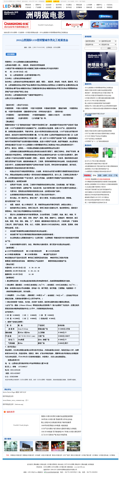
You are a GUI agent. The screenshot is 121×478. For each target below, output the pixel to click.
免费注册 (56, 1)
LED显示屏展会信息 (32, 32)
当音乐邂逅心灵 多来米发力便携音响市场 (98, 192)
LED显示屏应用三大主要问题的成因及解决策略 (100, 98)
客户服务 (82, 1)
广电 (115, 175)
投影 (99, 175)
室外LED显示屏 (75, 455)
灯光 (110, 175)
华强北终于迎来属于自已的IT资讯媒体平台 (98, 189)
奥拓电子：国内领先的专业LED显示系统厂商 (99, 93)
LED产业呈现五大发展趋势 (93, 139)
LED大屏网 (13, 32)
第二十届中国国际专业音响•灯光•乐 (96, 202)
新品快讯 (59, 7)
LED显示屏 (62, 467)
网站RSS (78, 464)
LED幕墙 (95, 455)
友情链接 (91, 464)
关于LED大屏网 (69, 464)
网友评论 (7, 389)
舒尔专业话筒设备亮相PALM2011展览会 (97, 200)
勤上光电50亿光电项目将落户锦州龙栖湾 (56, 422)
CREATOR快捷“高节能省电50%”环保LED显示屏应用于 (61, 432)
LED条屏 (37, 455)
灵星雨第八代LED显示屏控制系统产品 (97, 169)
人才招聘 (89, 5)
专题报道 (109, 7)
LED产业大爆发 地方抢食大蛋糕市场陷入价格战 (58, 429)
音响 (25, 353)
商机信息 (79, 5)
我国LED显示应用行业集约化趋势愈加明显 (57, 416)
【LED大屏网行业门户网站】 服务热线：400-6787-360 (20, 1)
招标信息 (89, 7)
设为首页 (63, 1)
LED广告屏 (66, 455)
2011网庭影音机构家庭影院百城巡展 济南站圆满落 (100, 181)
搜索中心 (99, 5)
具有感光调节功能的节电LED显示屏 (96, 163)
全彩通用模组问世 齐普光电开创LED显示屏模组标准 (101, 166)
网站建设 (36, 464)
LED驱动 (112, 455)
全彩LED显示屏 (46, 455)
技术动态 (69, 7)
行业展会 (69, 5)
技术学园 (59, 5)
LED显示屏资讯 (52, 464)
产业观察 (38, 7)
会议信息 (99, 7)
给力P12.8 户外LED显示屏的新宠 (95, 101)
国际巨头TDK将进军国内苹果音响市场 (97, 195)
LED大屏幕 (54, 467)
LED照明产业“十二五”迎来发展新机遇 (97, 141)
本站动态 (60, 464)
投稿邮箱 (41, 1)
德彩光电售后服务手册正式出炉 (95, 114)
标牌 (105, 175)
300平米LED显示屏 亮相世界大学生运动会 (56, 419)
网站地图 (84, 464)
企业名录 (48, 5)
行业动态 (28, 7)
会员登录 (49, 1)
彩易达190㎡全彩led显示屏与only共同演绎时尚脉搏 (101, 106)
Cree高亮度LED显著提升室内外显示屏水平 (98, 171)
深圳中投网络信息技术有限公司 (67, 469)
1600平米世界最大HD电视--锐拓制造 (54, 425)
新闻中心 (38, 5)
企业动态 (48, 7)
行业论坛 (109, 5)
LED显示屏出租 (103, 455)
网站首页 (28, 5)
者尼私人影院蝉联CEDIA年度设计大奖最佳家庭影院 (101, 184)
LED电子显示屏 (86, 455)
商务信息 (43, 464)
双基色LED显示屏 (28, 455)
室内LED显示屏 (57, 455)
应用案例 (79, 7)
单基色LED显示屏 (16, 455)
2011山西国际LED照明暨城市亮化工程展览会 (99, 87)
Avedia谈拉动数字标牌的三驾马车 (95, 187)
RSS (76, 1)
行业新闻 (21, 32)
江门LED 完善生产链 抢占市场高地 (54, 435)
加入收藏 (71, 1)
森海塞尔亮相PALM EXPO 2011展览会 (97, 197)
